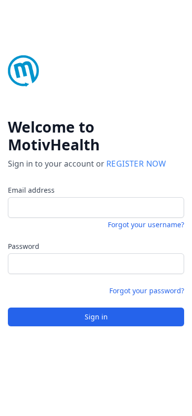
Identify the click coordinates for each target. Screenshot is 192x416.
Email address (31, 190)
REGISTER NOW (136, 163)
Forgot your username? (146, 224)
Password (23, 246)
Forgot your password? (146, 290)
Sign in (96, 316)
